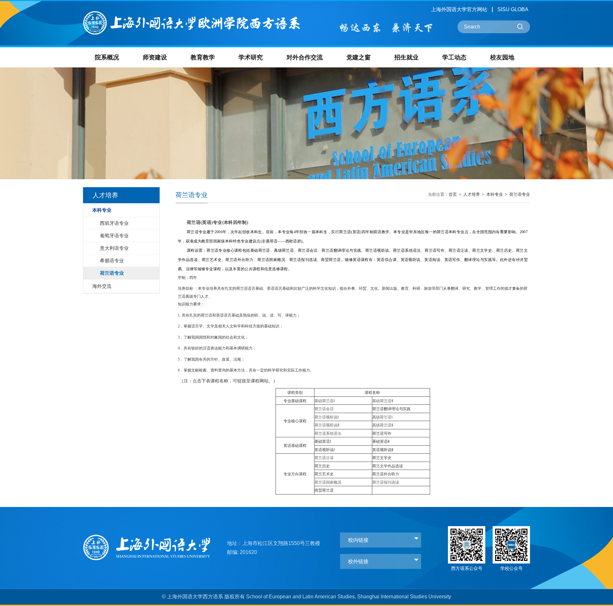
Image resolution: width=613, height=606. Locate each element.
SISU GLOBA (512, 9)
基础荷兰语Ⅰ (324, 401)
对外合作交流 (304, 57)
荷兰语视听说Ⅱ (326, 425)
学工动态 (454, 57)
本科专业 (494, 194)
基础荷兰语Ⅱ (382, 401)
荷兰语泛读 (324, 458)
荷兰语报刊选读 (385, 482)
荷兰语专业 (519, 194)
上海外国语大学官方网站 (459, 9)
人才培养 (471, 194)
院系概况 (107, 57)
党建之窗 (358, 57)
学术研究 (250, 57)
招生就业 (406, 57)
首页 (453, 194)
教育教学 (203, 57)
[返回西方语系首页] (191, 12)
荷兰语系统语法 (327, 433)
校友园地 (502, 57)
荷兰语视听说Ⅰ (326, 417)
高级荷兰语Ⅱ (382, 425)
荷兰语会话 (324, 409)
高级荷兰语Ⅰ (382, 417)
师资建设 (155, 57)
